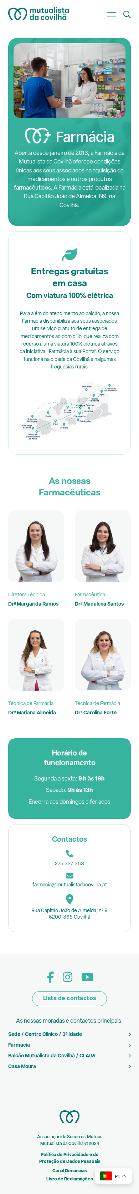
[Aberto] (111, 14)
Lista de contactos (69, 999)
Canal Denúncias (69, 1171)
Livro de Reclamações (69, 1179)
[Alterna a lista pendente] (127, 14)
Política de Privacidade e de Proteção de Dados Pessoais (70, 1158)
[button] (69, 1034)
